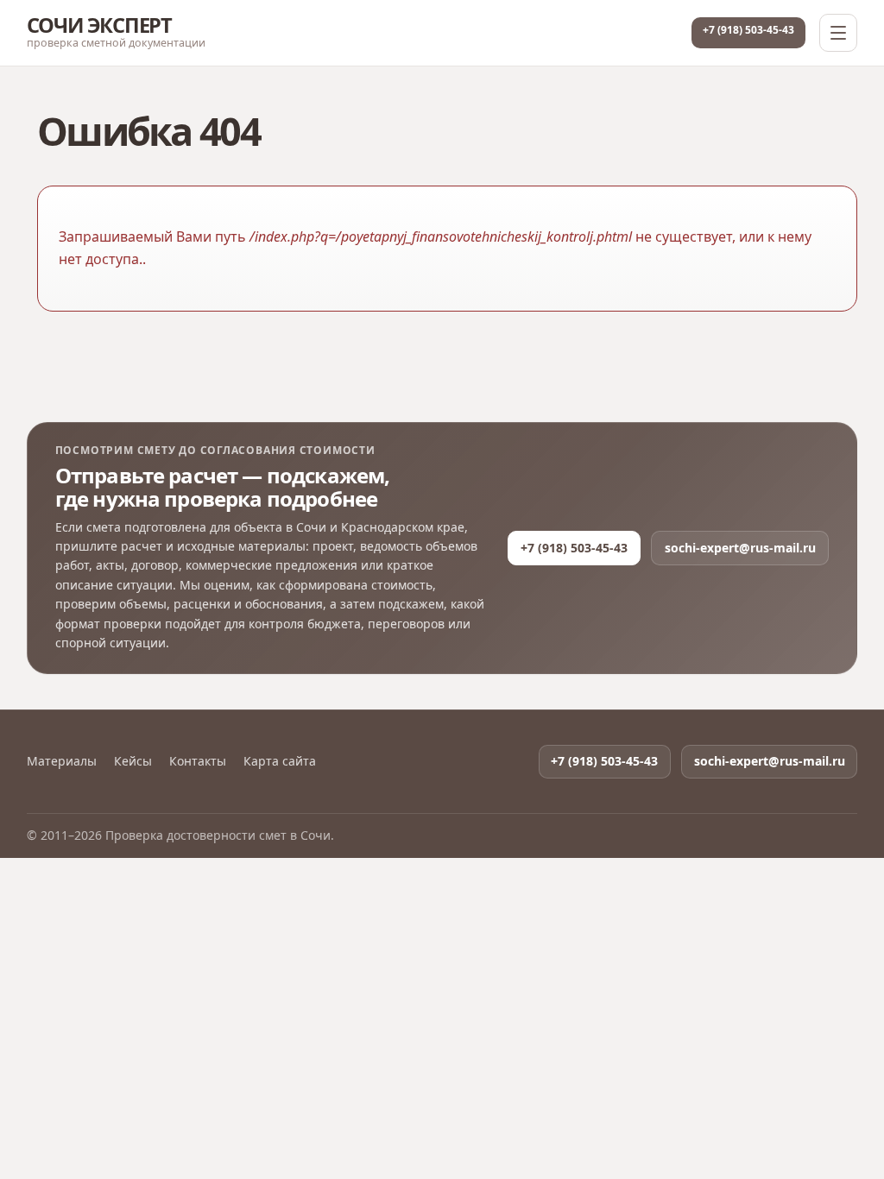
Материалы (62, 761)
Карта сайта (279, 761)
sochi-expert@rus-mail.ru (740, 547)
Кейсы (133, 761)
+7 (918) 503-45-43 (748, 29)
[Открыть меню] (838, 33)
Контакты (197, 761)
